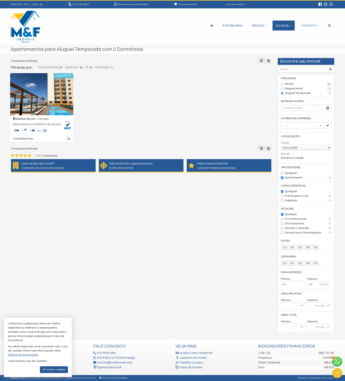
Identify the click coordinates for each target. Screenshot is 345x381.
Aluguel (282, 25)
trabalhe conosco (191, 362)
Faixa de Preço (291, 272)
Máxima (312, 300)
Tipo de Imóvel (291, 167)
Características (293, 185)
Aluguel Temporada (308, 93)
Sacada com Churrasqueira (308, 232)
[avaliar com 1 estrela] (13, 156)
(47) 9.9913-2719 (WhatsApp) (116, 357)
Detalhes (287, 208)
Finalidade (288, 78)
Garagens (288, 256)
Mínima (285, 300)
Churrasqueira (308, 223)
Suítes (285, 240)
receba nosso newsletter (196, 352)
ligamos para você (109, 367)
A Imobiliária (232, 25)
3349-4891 (81, 4)
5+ (315, 247)
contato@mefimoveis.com (115, 362)
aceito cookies (55, 369)
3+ (300, 247)
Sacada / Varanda (308, 228)
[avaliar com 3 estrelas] (21, 156)
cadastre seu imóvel (192, 357)
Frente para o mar (308, 196)
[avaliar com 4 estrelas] (25, 156)
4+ (307, 247)
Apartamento (308, 177)
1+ (284, 247)
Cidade (285, 142)
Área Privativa (291, 293)
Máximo (312, 279)
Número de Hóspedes (296, 118)
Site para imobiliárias (309, 378)
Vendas (258, 25)
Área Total (289, 315)
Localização (290, 136)
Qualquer (291, 173)
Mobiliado (308, 200)
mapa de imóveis (190, 367)
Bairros (285, 154)
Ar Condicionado (308, 219)
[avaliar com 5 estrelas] (29, 156)
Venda (308, 84)
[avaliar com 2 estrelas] (17, 156)
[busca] (329, 26)
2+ (292, 247)
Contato (309, 25)
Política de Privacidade (114, 378)
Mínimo (285, 279)
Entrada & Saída (292, 101)
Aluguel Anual (308, 88)
